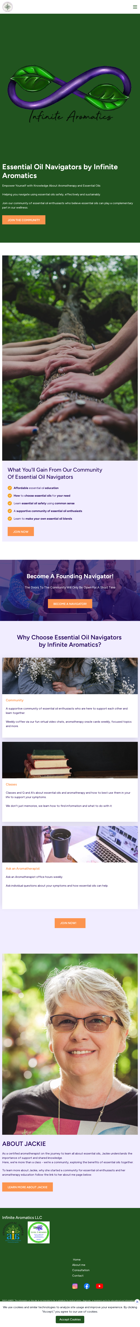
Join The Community (24, 220)
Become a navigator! (70, 604)
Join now (20, 532)
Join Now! (68, 923)
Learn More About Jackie (27, 1187)
